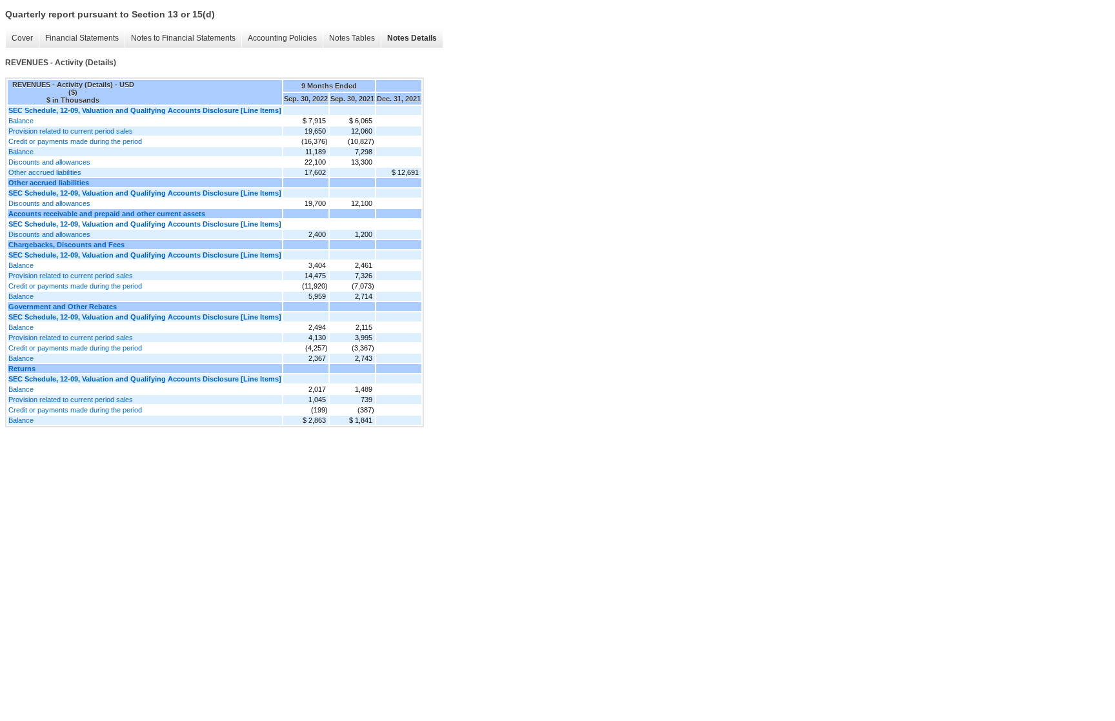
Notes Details (412, 38)
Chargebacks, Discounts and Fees (66, 245)
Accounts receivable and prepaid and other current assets (106, 214)
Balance (21, 121)
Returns (21, 368)
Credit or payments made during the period (75, 141)
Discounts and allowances (49, 162)
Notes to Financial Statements (183, 38)
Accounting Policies (282, 38)
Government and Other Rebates (62, 306)
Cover (22, 38)
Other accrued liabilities (44, 172)
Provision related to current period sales (70, 131)
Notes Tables (352, 38)
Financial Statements (82, 38)
